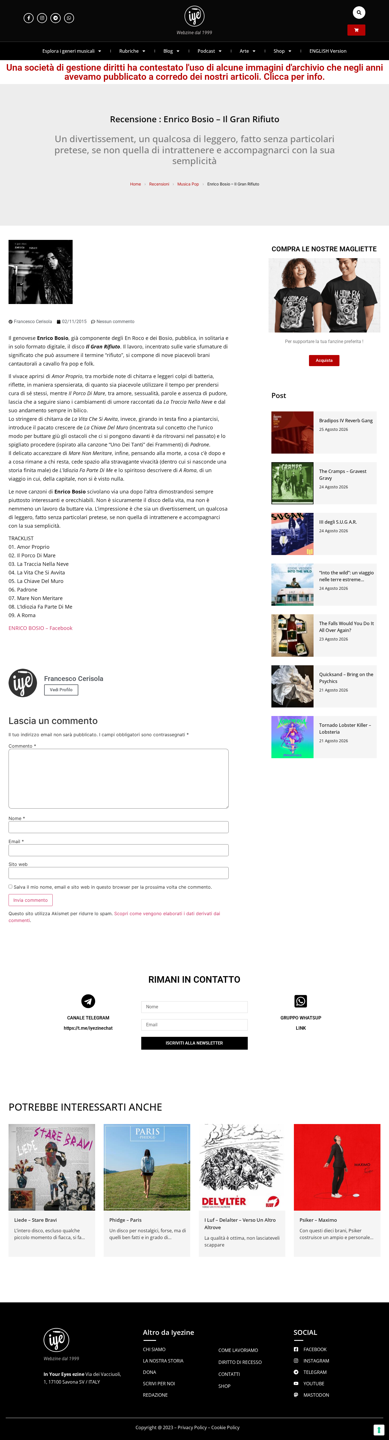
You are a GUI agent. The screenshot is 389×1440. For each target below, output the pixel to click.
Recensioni (159, 183)
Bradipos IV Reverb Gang (346, 420)
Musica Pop (188, 183)
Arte (244, 51)
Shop (279, 51)
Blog (168, 51)
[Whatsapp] (69, 18)
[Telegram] (55, 18)
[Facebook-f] (29, 18)
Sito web (18, 864)
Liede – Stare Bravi (35, 1220)
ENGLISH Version (328, 51)
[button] (359, 12)
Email (16, 841)
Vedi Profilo (61, 689)
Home (135, 183)
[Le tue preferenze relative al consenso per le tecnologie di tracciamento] (379, 1430)
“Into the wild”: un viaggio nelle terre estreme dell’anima (346, 580)
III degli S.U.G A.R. (338, 522)
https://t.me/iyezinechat (88, 1028)
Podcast (206, 51)
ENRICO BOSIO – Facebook (40, 628)
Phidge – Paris (125, 1220)
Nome (17, 818)
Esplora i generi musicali (68, 51)
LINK (301, 1028)
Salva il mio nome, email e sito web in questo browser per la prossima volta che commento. (113, 887)
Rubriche (129, 51)
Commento (22, 746)
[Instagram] (42, 18)
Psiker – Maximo (318, 1220)
